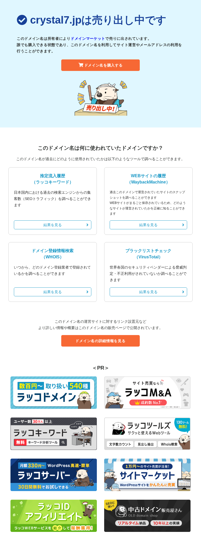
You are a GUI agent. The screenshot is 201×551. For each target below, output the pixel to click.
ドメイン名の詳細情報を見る (100, 341)
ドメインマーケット (88, 38)
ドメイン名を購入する (103, 65)
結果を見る (52, 225)
